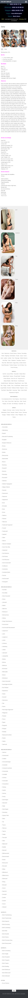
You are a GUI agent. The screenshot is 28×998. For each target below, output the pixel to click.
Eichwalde (4, 506)
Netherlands (4, 412)
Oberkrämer (5, 700)
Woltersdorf (4, 878)
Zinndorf (4, 900)
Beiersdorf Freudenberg (7, 436)
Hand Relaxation (5, 365)
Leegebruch (4, 637)
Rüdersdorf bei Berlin (7, 734)
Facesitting (24, 353)
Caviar (21, 355)
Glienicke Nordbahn (6, 543)
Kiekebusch (4, 611)
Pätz (3, 703)
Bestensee (4, 449)
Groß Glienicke (5, 553)
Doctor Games (13, 353)
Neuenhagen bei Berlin (7, 684)
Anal (3, 353)
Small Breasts (21, 380)
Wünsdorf (4, 884)
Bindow (4, 452)
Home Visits (11, 401)
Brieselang (4, 474)
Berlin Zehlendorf (6, 975)
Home (6, 401)
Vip (24, 403)
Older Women (14, 380)
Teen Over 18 (14, 378)
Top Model (3, 390)
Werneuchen (5, 862)
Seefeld (4, 790)
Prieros (3, 719)
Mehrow (4, 662)
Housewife (16, 373)
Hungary (4, 414)
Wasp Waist (9, 390)
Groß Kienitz (5, 556)
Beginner (22, 387)
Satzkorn (4, 752)
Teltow (3, 818)
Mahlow (4, 659)
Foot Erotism (12, 355)
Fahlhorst (4, 515)
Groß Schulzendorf (6, 562)
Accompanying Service (7, 399)
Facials (17, 355)
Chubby (8, 385)
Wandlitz (4, 847)
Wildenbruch (5, 872)
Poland (16, 412)
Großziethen (5, 569)
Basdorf (4, 433)
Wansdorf (4, 850)
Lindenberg (4, 646)
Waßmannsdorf (5, 853)
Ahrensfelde (5, 427)
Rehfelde (4, 731)
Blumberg (4, 464)
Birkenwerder (5, 455)
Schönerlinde (5, 771)
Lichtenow (4, 643)
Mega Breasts (18, 383)
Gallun (3, 537)
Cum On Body (20, 365)
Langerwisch (5, 630)
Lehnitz (3, 640)
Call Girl (4, 373)
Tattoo (19, 390)
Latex (2, 358)
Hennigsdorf (5, 581)
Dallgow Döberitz (6, 487)
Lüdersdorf (4, 652)
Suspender (20, 403)
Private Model (17, 376)
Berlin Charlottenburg (7, 915)
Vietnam (13, 414)
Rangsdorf (4, 725)
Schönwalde (5, 780)
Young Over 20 (21, 378)
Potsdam (4, 716)
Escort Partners (5, 983)
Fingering (7, 355)
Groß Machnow (5, 559)
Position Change (13, 365)
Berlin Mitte (4, 930)
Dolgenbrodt (5, 499)
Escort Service (23, 399)
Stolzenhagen (5, 809)
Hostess (11, 376)
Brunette (9, 387)
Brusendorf (4, 477)
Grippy (4, 385)
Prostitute (23, 376)
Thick (12, 385)
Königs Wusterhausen (7, 621)
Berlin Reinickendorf (6, 943)
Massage (17, 358)
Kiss (26, 365)
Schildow (4, 758)
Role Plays (5, 360)
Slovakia (12, 412)
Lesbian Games (22, 362)
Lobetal (3, 649)
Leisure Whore (10, 373)
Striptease (13, 360)
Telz (3, 821)
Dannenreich (5, 493)
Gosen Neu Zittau (6, 547)
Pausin (3, 706)
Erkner (3, 512)
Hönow (3, 599)
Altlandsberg (5, 430)
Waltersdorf (4, 843)
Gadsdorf (4, 534)
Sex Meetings (15, 403)
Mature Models (7, 380)
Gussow (4, 575)
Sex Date (9, 403)
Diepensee (4, 496)
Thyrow (4, 824)
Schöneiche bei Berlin (7, 768)
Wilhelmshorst (5, 875)
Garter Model (24, 390)
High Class (16, 401)
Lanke (3, 633)
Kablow (4, 605)
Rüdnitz (4, 738)
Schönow (4, 777)
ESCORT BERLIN (6, 1)
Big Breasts (11, 383)
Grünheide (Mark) (6, 572)
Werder (4, 859)
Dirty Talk (4, 362)
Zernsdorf (4, 894)
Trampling (18, 360)
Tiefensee (4, 828)
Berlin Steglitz (5, 953)
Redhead (14, 387)
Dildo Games (10, 362)
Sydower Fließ (5, 815)
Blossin (4, 461)
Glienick (4, 540)
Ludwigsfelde (5, 656)
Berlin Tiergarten (5, 960)
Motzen (4, 674)
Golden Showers (23, 358)
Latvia (13, 410)
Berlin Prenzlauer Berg (7, 940)
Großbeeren (5, 565)
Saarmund (4, 744)
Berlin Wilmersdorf (6, 972)
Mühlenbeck (5, 678)
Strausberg (4, 812)
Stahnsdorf (4, 802)
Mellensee (4, 665)
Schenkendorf (5, 755)
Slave (9, 360)
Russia (21, 410)
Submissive (7, 353)
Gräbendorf (4, 550)
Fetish (2, 355)
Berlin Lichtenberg (6, 927)
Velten (3, 840)
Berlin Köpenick (5, 921)
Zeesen (4, 888)
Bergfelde (4, 439)
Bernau (3, 446)
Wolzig (3, 881)
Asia (25, 414)
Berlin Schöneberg (6, 950)
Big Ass (17, 392)
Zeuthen (4, 897)
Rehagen (4, 728)
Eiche (3, 502)
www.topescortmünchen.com (11, 19)
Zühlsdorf (4, 907)
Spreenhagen (5, 799)
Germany (9, 410)
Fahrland (4, 518)
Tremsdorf (4, 837)
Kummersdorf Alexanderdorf (8, 627)
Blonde (17, 387)
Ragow (3, 722)
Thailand (8, 414)
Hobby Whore (22, 373)
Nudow (3, 693)
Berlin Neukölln (5, 933)
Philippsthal (4, 712)
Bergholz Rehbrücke (6, 442)
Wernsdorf (4, 866)
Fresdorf (4, 528)
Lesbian (9, 358)
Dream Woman (7, 378)
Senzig (3, 796)
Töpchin (4, 831)
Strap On (23, 360)
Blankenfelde (5, 458)
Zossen (4, 903)
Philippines (21, 414)
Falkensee (4, 521)
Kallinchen (4, 608)
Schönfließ (4, 774)
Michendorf (4, 668)
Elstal (3, 509)
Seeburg (4, 787)
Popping (4, 403)
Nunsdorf (4, 697)
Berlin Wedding (5, 966)
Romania (25, 412)
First (3, 401)
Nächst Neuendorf (6, 681)
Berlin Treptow (5, 963)
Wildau (3, 869)
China (16, 414)
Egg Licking (15, 362)
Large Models (4, 387)
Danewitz (4, 490)
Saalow (4, 741)
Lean (23, 383)
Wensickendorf (5, 856)
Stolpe (3, 806)
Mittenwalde (5, 671)
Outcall (24, 401)
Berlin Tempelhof (6, 957)
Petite (25, 383)
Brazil (8, 412)
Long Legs (14, 390)
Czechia (17, 410)
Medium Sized (24, 385)
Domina (19, 353)
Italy (24, 410)
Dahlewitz (4, 480)
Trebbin (4, 834)
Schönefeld (4, 765)
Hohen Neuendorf (6, 596)
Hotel (21, 401)
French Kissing (14, 367)
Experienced (12, 392)
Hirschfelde (4, 592)
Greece (20, 412)
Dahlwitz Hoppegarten (7, 483)
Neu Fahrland (5, 687)
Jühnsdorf (4, 602)
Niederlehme (5, 690)
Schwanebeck (5, 783)
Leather (5, 358)
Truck (13, 358)
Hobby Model (6, 376)
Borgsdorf (4, 468)
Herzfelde (4, 589)
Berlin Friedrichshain (6, 918)
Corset (25, 355)
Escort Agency (16, 399)
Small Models (17, 385)
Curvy (26, 387)
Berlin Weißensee (6, 969)
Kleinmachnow (5, 614)
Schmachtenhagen (6, 761)
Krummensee (5, 624)
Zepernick (4, 891)
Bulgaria (4, 410)
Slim (2, 385)
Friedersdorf (5, 531)
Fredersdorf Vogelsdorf (7, 524)
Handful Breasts (4, 383)
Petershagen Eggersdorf (7, 709)
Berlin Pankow (5, 937)
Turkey (14, 417)
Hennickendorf (5, 578)
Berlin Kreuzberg (6, 924)
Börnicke (4, 471)
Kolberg (4, 618)
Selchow (4, 793)
